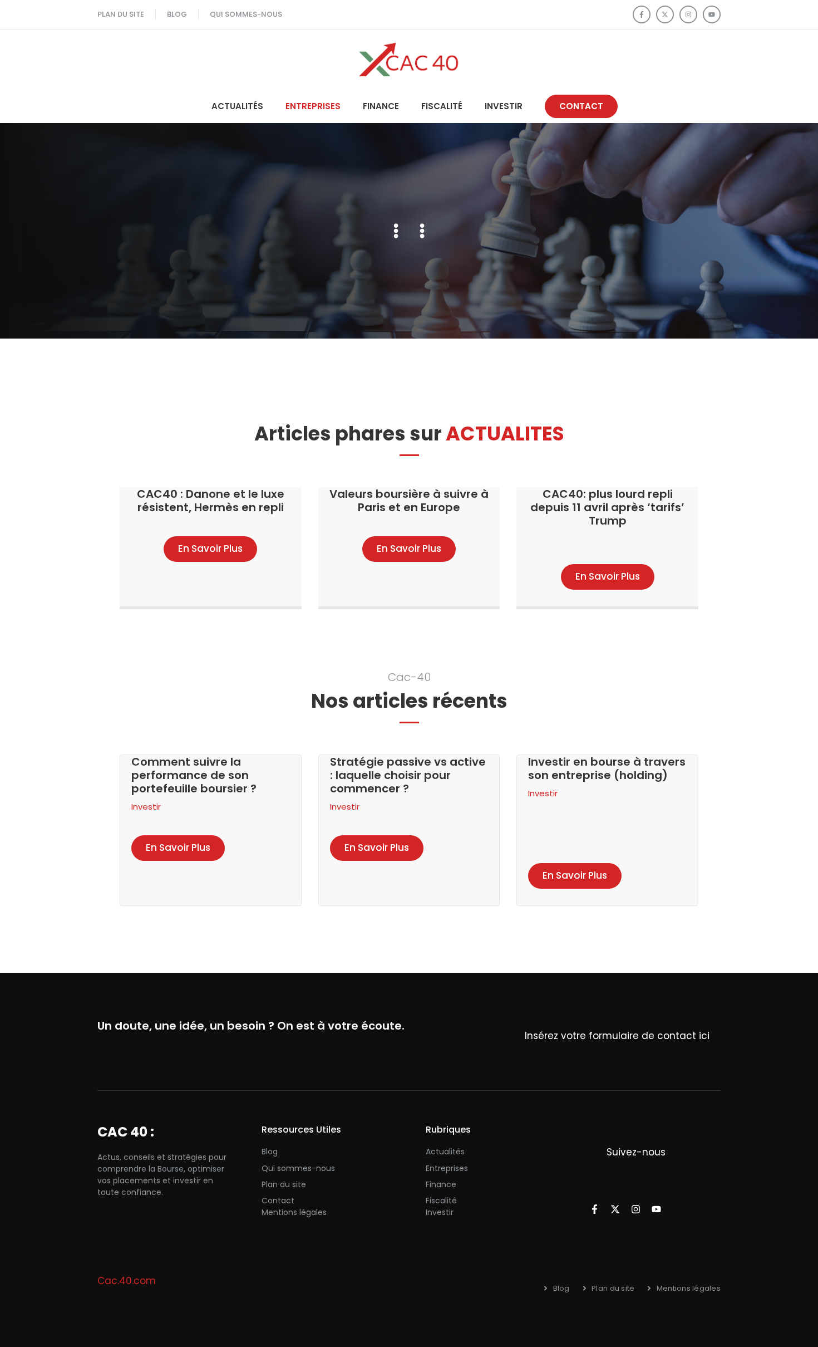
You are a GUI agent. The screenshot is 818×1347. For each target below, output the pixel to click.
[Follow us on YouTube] (712, 14)
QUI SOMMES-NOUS (246, 14)
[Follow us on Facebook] (642, 14)
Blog (270, 1151)
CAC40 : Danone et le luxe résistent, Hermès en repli (210, 500)
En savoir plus (210, 548)
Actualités (237, 106)
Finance (381, 106)
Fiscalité (441, 106)
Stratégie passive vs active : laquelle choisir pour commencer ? (408, 775)
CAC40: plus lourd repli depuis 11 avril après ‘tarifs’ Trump (607, 507)
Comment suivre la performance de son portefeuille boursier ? (194, 775)
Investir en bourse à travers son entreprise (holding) (607, 768)
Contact (278, 1200)
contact (581, 106)
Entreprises (313, 106)
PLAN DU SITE (120, 14)
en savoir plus (178, 847)
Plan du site (284, 1184)
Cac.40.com (126, 1280)
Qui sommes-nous (298, 1168)
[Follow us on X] (665, 14)
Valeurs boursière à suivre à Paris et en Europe (409, 500)
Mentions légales (294, 1212)
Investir (504, 106)
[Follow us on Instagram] (688, 14)
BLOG (177, 14)
